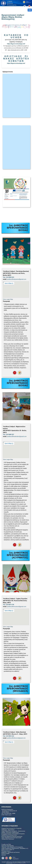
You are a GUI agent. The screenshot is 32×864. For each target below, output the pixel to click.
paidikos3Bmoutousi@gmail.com (16, 606)
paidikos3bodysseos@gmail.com (16, 279)
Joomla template (9, 862)
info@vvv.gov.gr (8, 814)
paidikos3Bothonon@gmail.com (16, 738)
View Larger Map (8, 299)
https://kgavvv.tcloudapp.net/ (16, 44)
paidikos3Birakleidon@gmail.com (17, 436)
